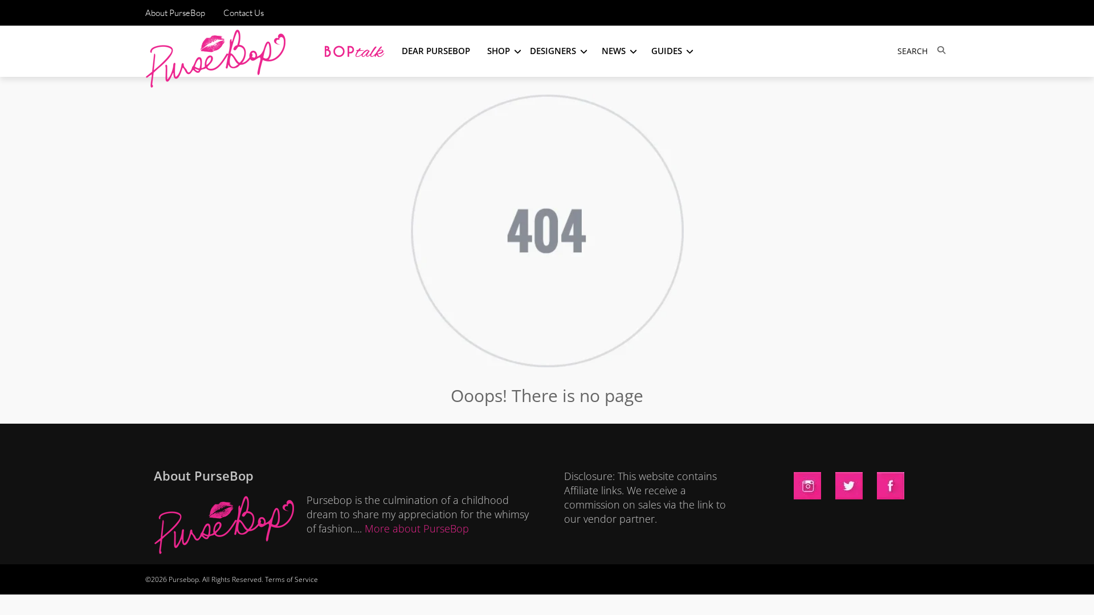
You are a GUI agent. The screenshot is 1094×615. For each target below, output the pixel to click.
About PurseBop (175, 12)
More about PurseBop (417, 528)
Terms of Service (291, 579)
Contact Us (243, 12)
